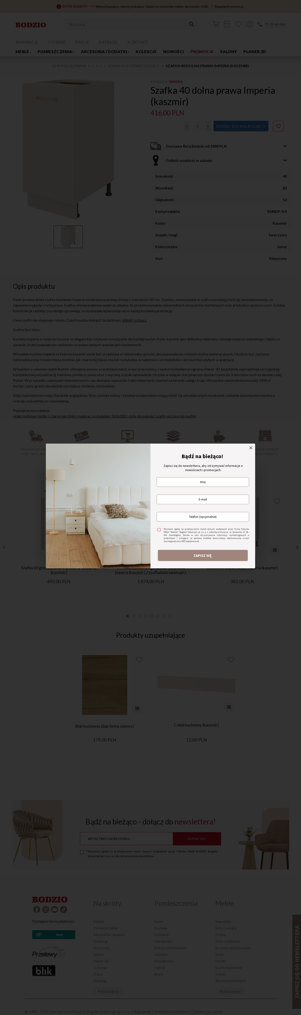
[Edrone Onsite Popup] (150, 507)
